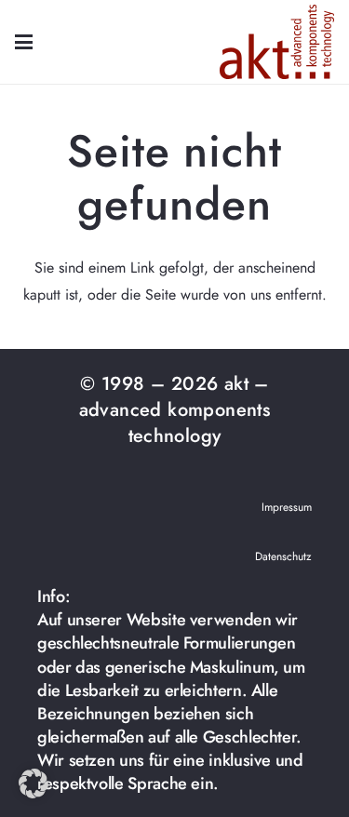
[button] (24, 42)
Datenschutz (283, 556)
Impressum (287, 507)
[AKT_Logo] (277, 42)
